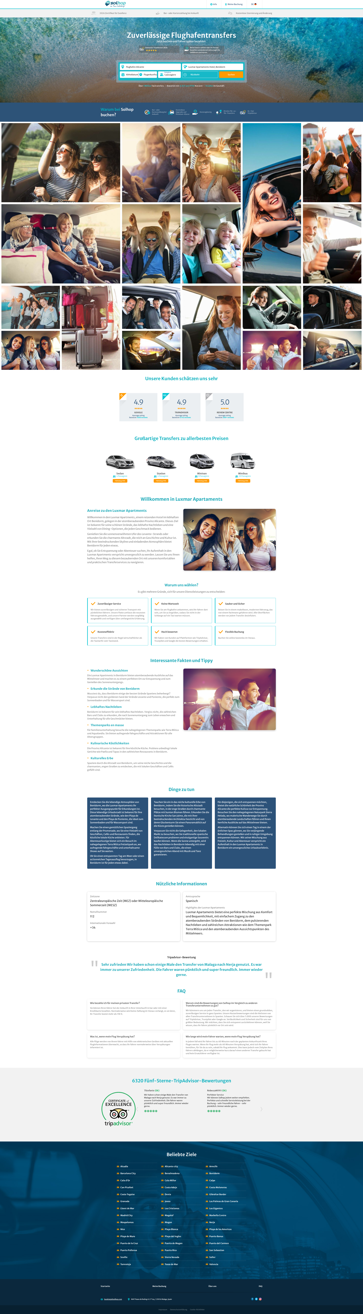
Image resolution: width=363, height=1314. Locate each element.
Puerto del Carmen (219, 1243)
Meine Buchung (159, 1286)
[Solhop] (115, 4)
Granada (124, 1201)
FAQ (260, 1286)
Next (261, 1109)
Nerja (212, 1222)
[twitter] (256, 1299)
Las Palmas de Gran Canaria (223, 1201)
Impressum (163, 1310)
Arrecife (213, 1166)
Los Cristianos (172, 1208)
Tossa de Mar (171, 1264)
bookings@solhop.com (113, 1299)
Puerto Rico (171, 1250)
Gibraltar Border (217, 1194)
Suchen (231, 74)
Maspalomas (127, 1222)
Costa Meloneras (218, 1187)
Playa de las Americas (220, 1229)
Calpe (212, 1180)
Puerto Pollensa (128, 1250)
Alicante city (171, 1166)
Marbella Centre (217, 1215)
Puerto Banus (216, 1236)
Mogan (168, 1222)
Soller (212, 1257)
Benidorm (214, 1173)
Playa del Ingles (173, 1236)
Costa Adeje (171, 1187)
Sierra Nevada (172, 1257)
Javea (167, 1201)
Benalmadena (172, 1173)
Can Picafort (126, 1187)
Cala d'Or (125, 1180)
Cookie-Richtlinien (197, 1310)
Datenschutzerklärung (178, 1310)
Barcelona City (128, 1173)
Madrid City (126, 1215)
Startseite (105, 1286)
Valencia (213, 1264)
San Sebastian (216, 1250)
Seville (123, 1257)
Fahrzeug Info (120, 481)
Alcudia (124, 1166)
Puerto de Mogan (173, 1243)
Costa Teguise (127, 1194)
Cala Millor (170, 1180)
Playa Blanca (171, 1229)
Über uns (212, 1286)
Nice (122, 1229)
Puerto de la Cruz (129, 1243)
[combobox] (150, 66)
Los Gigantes (216, 1208)
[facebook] (252, 1299)
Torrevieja (125, 1264)
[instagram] (260, 1299)
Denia (168, 1194)
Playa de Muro (127, 1236)
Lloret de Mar (127, 1208)
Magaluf (169, 1215)
